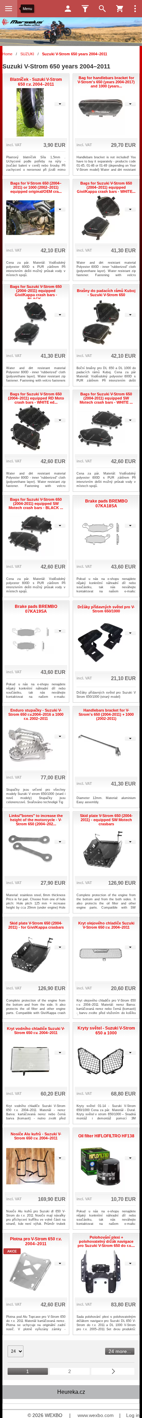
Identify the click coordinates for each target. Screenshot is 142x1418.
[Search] (102, 8)
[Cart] (119, 8)
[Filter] (85, 8)
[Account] (68, 8)
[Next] (112, 1371)
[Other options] (135, 8)
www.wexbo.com (96, 1415)
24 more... (120, 1351)
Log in (133, 1415)
